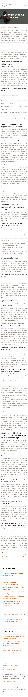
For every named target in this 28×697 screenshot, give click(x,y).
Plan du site (14, 696)
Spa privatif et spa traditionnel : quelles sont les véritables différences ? (14, 610)
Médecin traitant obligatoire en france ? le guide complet (7, 556)
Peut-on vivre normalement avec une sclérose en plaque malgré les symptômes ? (13, 643)
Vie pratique (5, 27)
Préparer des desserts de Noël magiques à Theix (21, 555)
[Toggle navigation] (25, 4)
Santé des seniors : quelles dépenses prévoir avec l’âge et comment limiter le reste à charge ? (13, 603)
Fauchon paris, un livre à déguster (12, 653)
